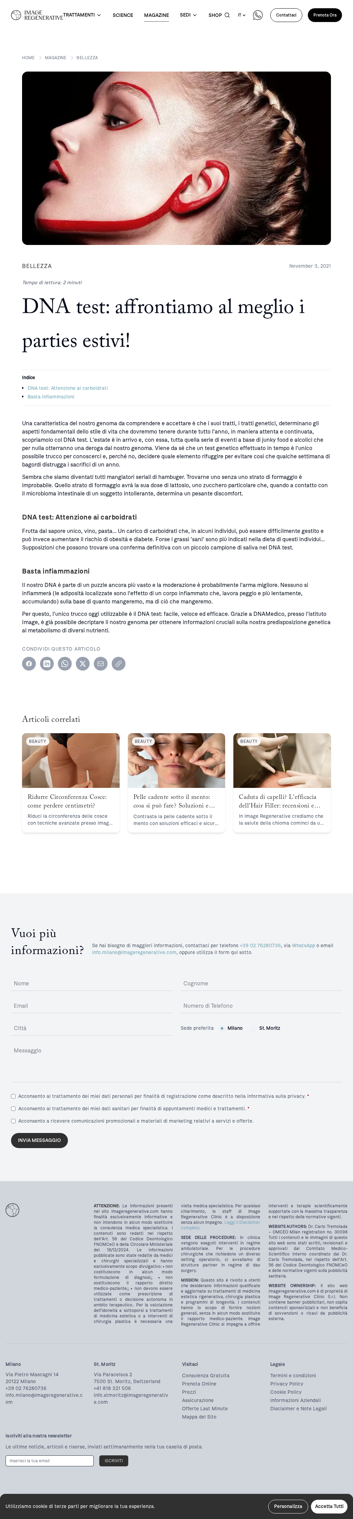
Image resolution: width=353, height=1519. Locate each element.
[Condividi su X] (83, 664)
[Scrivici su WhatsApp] (258, 15)
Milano (235, 1028)
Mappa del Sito (199, 1417)
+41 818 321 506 (112, 1388)
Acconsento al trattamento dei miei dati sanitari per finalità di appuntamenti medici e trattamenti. (133, 1109)
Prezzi (189, 1392)
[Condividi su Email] (101, 664)
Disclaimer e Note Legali (298, 1409)
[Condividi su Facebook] (29, 664)
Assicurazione (198, 1400)
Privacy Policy (286, 1384)
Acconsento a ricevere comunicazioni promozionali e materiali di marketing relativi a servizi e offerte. (136, 1121)
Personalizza (288, 1506)
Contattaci (286, 15)
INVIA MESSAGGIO (39, 1140)
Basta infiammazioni (51, 397)
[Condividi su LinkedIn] (47, 664)
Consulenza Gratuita (206, 1376)
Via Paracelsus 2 (113, 1375)
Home (28, 57)
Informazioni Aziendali (295, 1400)
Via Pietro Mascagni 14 (32, 1375)
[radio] (222, 1028)
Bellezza (87, 57)
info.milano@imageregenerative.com (134, 952)
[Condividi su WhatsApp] (65, 664)
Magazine (55, 57)
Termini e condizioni (293, 1376)
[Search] (227, 15)
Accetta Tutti (329, 1506)
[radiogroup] (249, 1028)
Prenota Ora (324, 15)
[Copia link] (118, 664)
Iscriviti (114, 1460)
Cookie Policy (286, 1392)
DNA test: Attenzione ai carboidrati (68, 388)
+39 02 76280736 (260, 946)
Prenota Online (199, 1384)
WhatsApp (303, 946)
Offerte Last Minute (205, 1409)
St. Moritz (269, 1028)
